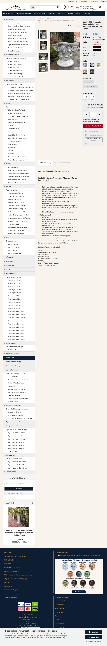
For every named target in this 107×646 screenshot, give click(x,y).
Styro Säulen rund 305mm (16, 436)
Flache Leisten (12, 132)
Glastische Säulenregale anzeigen (17, 409)
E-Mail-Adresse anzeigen (51, 263)
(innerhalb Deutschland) (99, 39)
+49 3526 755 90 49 (31, 625)
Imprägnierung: (88, 93)
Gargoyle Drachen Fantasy (16, 205)
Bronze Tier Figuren (14, 247)
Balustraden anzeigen (13, 23)
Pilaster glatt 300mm (14, 302)
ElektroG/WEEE (9, 560)
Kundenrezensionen (62, 162)
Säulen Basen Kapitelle (15, 113)
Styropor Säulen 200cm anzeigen (16, 429)
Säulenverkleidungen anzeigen (16, 58)
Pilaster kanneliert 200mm (16, 327)
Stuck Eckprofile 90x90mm (16, 135)
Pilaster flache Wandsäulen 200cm (19, 93)
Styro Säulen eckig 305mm (16, 445)
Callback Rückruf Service (12, 567)
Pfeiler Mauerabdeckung (13, 361)
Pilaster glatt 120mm (14, 283)
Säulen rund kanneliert (15, 64)
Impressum (8, 586)
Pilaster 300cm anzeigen (14, 277)
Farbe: (85, 61)
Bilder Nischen (12, 119)
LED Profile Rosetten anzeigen (15, 373)
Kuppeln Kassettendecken (16, 389)
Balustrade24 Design (73, 26)
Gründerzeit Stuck (13, 129)
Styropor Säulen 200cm (13, 426)
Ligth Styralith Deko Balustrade (18, 45)
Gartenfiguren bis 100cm (16, 199)
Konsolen (11, 150)
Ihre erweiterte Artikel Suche (19, 493)
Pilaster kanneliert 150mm (16, 324)
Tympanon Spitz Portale (15, 77)
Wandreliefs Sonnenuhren (16, 230)
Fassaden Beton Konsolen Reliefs (18, 100)
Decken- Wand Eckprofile (16, 383)
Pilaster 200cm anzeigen (14, 459)
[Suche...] (58, 7)
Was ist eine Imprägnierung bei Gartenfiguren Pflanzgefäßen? (80, 555)
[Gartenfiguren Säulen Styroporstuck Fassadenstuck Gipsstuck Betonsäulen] (15, 7)
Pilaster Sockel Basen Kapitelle (17, 160)
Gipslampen (12, 147)
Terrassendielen (11, 471)
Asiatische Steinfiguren (15, 193)
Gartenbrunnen (60, 623)
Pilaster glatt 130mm (14, 286)
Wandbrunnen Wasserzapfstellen (18, 173)
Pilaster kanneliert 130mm (16, 318)
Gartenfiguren (59, 627)
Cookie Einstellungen (11, 590)
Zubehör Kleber (13, 402)
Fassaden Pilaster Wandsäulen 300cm (20, 90)
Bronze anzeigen (11, 241)
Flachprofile (11, 386)
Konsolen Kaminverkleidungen (17, 392)
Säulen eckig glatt (13, 67)
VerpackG (7, 564)
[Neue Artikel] (32, 503)
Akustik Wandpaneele (12, 353)
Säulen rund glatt (13, 61)
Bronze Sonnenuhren (14, 253)
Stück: (85, 111)
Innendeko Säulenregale (15, 415)
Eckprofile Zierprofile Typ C (16, 110)
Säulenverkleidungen (23, 13)
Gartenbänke (10, 261)
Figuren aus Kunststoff (13, 422)
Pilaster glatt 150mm (14, 293)
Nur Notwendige (93, 637)
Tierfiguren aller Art (14, 224)
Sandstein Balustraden (15, 48)
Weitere (87, 13)
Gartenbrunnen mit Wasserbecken (19, 176)
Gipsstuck (51, 13)
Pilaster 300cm (10, 273)
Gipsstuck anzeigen (12, 107)
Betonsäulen (10, 357)
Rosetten (11, 154)
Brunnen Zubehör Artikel (16, 183)
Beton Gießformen (14, 51)
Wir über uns (73, 1)
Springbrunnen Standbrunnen (17, 170)
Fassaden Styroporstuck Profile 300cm (20, 87)
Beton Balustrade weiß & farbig (18, 32)
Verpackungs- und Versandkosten (15, 556)
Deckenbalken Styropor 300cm (18, 398)
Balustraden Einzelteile (15, 35)
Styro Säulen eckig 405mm (16, 448)
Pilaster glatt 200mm (14, 296)
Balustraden (8, 13)
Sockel (8, 269)
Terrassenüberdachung (13, 366)
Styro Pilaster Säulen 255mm (17, 462)
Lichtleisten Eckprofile (15, 141)
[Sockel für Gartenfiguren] (65, 51)
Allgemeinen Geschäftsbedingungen (16, 579)
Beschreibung (45, 162)
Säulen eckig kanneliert (15, 70)
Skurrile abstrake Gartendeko (17, 227)
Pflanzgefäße (10, 257)
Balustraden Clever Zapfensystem (19, 26)
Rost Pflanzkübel (11, 343)
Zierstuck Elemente (14, 395)
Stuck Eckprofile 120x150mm (17, 138)
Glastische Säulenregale (13, 405)
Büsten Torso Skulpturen (16, 234)
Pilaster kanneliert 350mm (16, 336)
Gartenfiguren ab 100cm (16, 202)
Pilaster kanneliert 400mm (16, 339)
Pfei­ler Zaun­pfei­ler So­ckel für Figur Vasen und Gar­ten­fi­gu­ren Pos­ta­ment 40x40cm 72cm (19, 533)
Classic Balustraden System (17, 29)
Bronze (78, 13)
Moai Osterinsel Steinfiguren (17, 209)
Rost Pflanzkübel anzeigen (14, 347)
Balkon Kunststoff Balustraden (18, 41)
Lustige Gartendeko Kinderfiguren (19, 218)
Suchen (19, 489)
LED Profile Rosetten (12, 370)
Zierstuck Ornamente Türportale (18, 116)
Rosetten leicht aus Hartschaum (18, 380)
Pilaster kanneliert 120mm (16, 314)
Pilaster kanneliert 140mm (16, 321)
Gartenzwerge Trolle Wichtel (17, 212)
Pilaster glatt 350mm (14, 305)
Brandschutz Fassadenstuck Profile (19, 96)
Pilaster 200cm (10, 455)
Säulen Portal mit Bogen (15, 74)
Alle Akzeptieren (93, 632)
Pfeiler (57, 620)
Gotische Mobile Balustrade (17, 38)
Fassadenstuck (39, 13)
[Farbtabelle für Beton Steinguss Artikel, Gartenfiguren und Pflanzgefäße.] (79, 576)
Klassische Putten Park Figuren (18, 221)
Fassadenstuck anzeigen (14, 84)
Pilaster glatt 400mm (14, 308)
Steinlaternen (10, 265)
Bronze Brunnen (13, 250)
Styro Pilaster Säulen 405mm (17, 468)
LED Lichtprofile (13, 377)
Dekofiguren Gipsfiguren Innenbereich (20, 418)
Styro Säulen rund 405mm (16, 439)
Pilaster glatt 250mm (14, 299)
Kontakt (7, 582)
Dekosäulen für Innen (15, 412)
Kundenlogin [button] (94, 1)
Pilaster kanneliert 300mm (16, 333)
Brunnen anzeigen (12, 167)
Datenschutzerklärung (58, 638)
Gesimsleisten (12, 144)
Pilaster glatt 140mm (14, 289)
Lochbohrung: (87, 78)
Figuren (70, 13)
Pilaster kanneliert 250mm (16, 330)
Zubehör (10, 125)
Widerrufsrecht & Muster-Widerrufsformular (18, 575)
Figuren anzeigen (11, 190)
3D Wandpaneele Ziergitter (16, 122)
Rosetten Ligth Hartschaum (17, 157)
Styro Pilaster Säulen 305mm (17, 465)
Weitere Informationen (93, 641)
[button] (83, 1)
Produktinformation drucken (93, 140)
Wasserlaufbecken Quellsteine (17, 180)
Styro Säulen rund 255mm (16, 433)
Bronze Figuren (13, 244)
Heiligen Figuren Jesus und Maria (18, 215)
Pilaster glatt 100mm (14, 280)
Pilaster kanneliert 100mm (16, 311)
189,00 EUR (19, 540)
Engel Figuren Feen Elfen (16, 196)
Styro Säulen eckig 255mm (16, 442)
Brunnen (61, 13)
